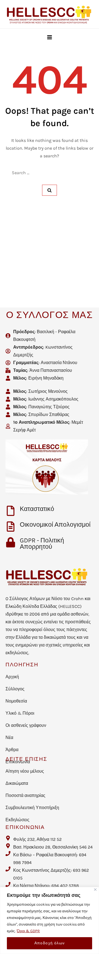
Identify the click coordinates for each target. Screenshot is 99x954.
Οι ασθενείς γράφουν (26, 725)
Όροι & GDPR (28, 931)
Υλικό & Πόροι (20, 713)
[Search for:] (49, 172)
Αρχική (12, 676)
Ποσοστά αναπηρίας (25, 795)
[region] (49, 920)
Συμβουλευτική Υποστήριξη (32, 807)
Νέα (9, 737)
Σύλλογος (15, 688)
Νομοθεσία (16, 701)
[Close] (95, 889)
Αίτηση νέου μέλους (25, 771)
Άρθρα (12, 749)
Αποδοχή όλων (49, 943)
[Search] (49, 190)
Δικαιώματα (17, 783)
